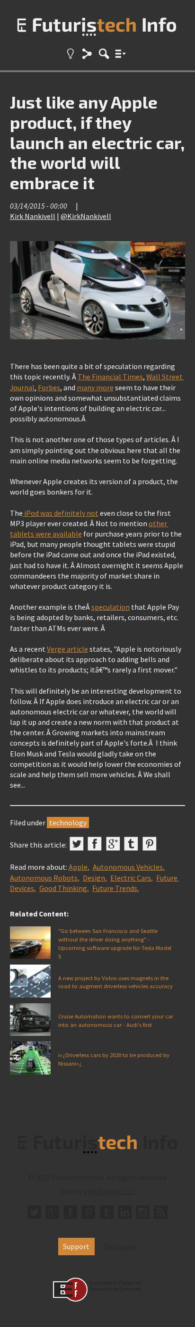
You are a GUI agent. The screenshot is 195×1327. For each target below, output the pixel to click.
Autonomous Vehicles (128, 867)
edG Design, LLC (109, 1191)
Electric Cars (130, 877)
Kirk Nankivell (32, 216)
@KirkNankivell (86, 216)
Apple (78, 867)
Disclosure (120, 1246)
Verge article (67, 649)
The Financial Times (110, 376)
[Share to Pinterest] (149, 843)
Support (76, 1246)
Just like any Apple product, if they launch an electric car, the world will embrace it (97, 142)
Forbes (49, 387)
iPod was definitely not (60, 513)
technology (68, 822)
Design (94, 877)
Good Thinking (63, 888)
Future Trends (114, 888)
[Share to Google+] (113, 843)
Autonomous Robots (44, 877)
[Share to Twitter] (76, 843)
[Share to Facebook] (94, 843)
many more (95, 387)
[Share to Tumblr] (131, 843)
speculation (110, 607)
